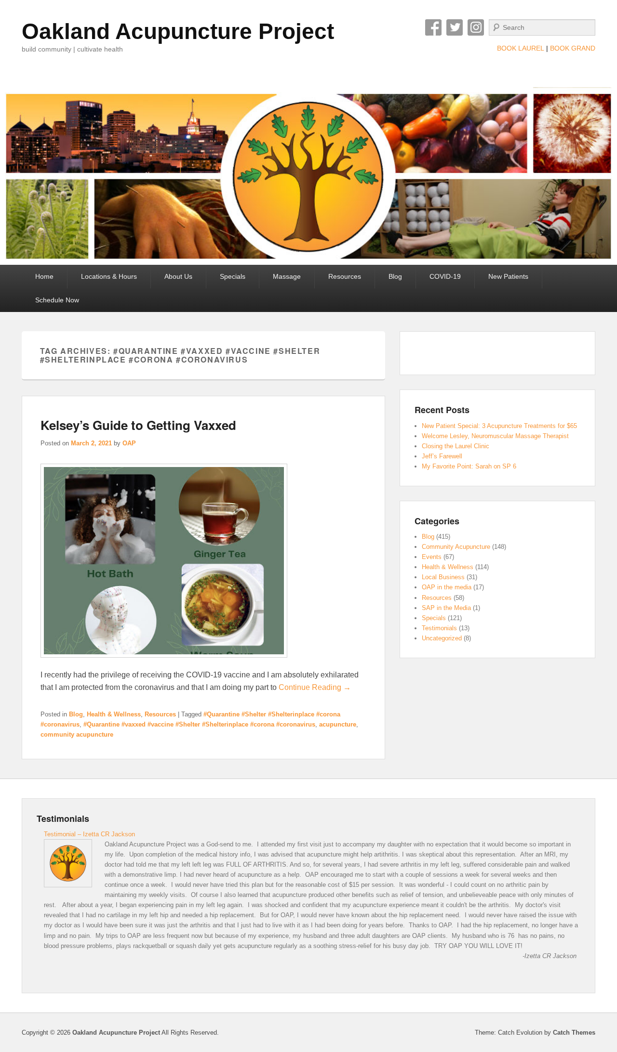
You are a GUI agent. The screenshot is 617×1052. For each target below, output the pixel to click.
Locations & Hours (109, 276)
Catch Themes (574, 1032)
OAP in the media (446, 587)
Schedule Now (57, 300)
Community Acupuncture (456, 546)
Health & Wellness (114, 714)
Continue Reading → (315, 687)
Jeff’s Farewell (442, 456)
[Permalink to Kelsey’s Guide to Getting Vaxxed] (163, 662)
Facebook (433, 27)
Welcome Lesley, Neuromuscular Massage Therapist (495, 436)
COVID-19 (445, 276)
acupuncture (337, 724)
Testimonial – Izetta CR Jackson (89, 834)
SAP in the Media (446, 607)
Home (44, 276)
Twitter (454, 27)
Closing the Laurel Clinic (455, 446)
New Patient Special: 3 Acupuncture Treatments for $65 (499, 425)
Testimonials (439, 628)
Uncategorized (442, 638)
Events (432, 556)
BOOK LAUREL (520, 48)
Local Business (443, 577)
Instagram (476, 27)
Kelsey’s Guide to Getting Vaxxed (138, 425)
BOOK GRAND (572, 48)
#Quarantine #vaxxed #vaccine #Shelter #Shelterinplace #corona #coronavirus (199, 724)
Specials (232, 276)
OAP (129, 443)
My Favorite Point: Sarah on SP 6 (469, 466)
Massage (287, 276)
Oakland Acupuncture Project (178, 31)
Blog (395, 276)
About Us (178, 276)
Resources (344, 276)
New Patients (508, 276)
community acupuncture (76, 734)
